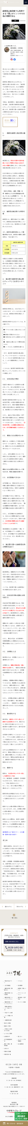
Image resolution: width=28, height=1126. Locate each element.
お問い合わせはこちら (12, 941)
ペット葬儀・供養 (8, 1016)
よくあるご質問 (8, 1033)
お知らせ (6, 1048)
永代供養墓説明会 (8, 1040)
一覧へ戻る (14, 918)
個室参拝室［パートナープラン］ (8, 998)
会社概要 (20, 985)
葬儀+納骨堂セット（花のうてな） (8, 1008)
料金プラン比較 (8, 1012)
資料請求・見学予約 (22, 998)
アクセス (20, 981)
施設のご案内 (7, 1026)
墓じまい (20, 1036)
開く (12, 120)
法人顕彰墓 (20, 1044)
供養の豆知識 (7, 1051)
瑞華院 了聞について (22, 989)
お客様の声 (7, 1036)
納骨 (15, 20)
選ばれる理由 (7, 1023)
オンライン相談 (22, 1002)
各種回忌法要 (7, 1020)
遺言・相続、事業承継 (8, 1044)
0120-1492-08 (15, 947)
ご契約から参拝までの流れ (8, 1029)
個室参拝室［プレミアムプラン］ (8, 1002)
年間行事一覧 (7, 1054)
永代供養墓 (7, 985)
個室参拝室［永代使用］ (8, 993)
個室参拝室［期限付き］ (8, 989)
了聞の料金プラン (8, 981)
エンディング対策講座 (22, 1040)
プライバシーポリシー (22, 993)
